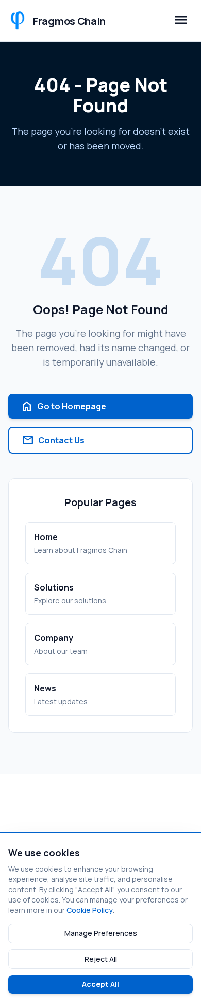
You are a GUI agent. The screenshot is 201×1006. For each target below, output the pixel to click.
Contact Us (53, 440)
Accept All (100, 984)
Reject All (101, 959)
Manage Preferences (100, 933)
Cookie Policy (89, 910)
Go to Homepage (63, 406)
